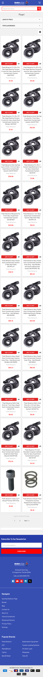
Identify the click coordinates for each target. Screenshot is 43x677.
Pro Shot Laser (27, 649)
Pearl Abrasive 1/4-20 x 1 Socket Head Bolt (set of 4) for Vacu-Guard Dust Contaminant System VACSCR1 (32, 169)
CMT (3, 645)
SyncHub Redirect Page (9, 599)
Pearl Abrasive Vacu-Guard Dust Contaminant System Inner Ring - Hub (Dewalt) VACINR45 (32, 359)
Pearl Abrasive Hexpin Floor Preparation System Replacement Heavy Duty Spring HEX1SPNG (32, 501)
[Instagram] (26, 581)
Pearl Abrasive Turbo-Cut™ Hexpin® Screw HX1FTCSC (11, 500)
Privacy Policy (6, 624)
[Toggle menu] (3, 2)
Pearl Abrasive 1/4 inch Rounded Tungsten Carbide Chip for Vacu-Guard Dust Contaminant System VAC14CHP (32, 454)
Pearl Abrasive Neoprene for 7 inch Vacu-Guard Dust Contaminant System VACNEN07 (10, 217)
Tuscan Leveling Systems (30, 645)
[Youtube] (17, 581)
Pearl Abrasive (6, 641)
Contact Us (5, 609)
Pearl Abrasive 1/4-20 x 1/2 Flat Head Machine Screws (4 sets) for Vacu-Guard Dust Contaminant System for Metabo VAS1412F (11, 120)
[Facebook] (13, 581)
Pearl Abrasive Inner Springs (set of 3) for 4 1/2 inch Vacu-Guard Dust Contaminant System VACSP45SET (10, 168)
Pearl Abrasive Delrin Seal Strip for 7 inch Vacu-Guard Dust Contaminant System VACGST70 (11, 406)
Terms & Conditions (8, 616)
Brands (4, 602)
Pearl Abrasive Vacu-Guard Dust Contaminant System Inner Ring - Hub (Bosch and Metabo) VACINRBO (11, 359)
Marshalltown (6, 649)
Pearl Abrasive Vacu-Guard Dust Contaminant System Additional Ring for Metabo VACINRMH (32, 312)
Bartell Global (6, 656)
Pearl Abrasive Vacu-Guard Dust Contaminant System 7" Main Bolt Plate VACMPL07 (11, 263)
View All (25, 656)
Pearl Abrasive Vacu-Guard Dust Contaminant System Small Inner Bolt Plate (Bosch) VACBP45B (11, 453)
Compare (18, 63)
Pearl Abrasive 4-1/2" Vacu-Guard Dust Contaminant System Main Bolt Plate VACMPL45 (32, 217)
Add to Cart (9, 63)
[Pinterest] (21, 581)
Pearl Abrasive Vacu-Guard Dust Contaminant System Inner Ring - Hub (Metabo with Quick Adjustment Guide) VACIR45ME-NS (32, 264)
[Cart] (40, 2)
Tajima (4, 652)
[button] (40, 32)
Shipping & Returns (8, 620)
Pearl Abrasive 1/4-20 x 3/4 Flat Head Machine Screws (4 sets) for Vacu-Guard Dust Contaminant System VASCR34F (11, 71)
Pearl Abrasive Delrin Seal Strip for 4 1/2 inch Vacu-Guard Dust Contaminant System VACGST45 (32, 406)
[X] (30, 581)
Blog (3, 606)
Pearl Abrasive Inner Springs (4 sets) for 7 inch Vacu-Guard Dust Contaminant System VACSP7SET (32, 119)
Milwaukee (25, 652)
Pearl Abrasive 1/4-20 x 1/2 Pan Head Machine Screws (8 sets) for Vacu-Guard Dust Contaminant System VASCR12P (32, 71)
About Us (5, 613)
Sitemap (5, 627)
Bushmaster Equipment (30, 641)
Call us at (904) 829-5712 (21, 576)
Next (26, 521)
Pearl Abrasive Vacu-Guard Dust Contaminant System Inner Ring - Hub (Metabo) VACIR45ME (11, 312)
